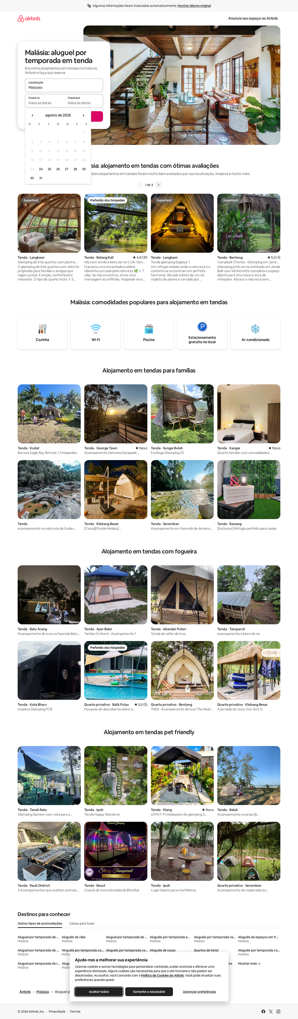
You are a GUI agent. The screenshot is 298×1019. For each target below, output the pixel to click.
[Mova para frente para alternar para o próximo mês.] (83, 115)
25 (49, 169)
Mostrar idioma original (194, 6)
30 (32, 178)
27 (66, 169)
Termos (75, 1011)
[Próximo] (158, 184)
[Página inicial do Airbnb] (29, 18)
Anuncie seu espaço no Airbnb (253, 18)
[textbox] (44, 102)
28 (75, 169)
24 (41, 169)
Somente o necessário (149, 992)
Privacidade (57, 1011)
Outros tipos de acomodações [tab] (40, 923)
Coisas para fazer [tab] (81, 923)
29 (84, 169)
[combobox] (63, 87)
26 (58, 169)
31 (40, 178)
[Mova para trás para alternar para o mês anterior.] (32, 115)
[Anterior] (139, 184)
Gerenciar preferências (199, 992)
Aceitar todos (99, 992)
